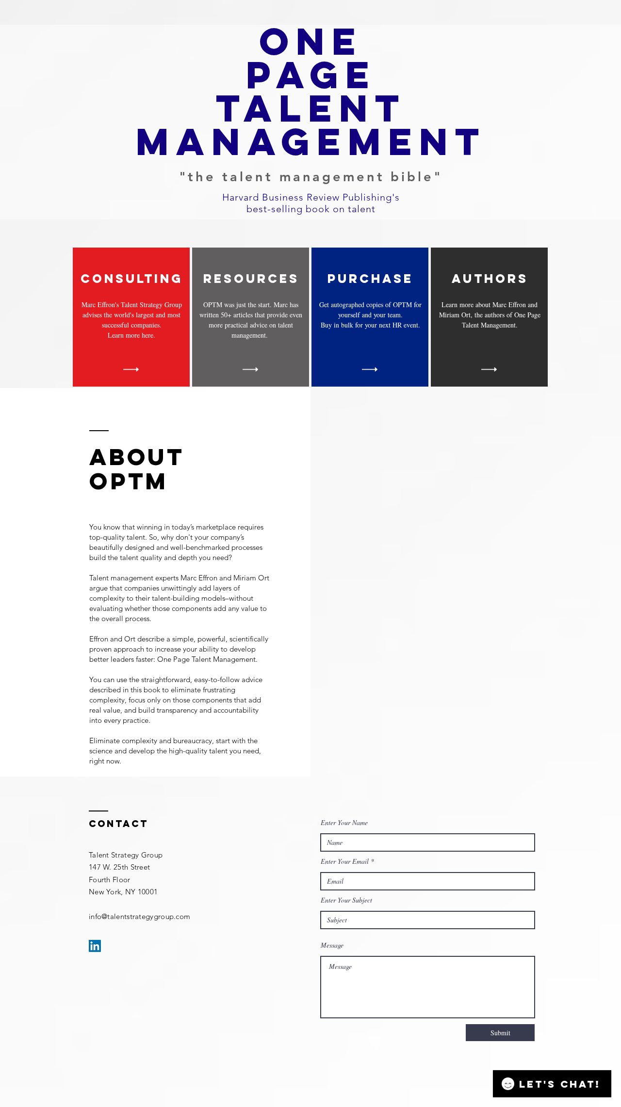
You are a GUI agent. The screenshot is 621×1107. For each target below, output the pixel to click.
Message (332, 945)
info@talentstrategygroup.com (139, 916)
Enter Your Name (344, 822)
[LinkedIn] (95, 946)
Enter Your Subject (346, 900)
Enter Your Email (345, 861)
